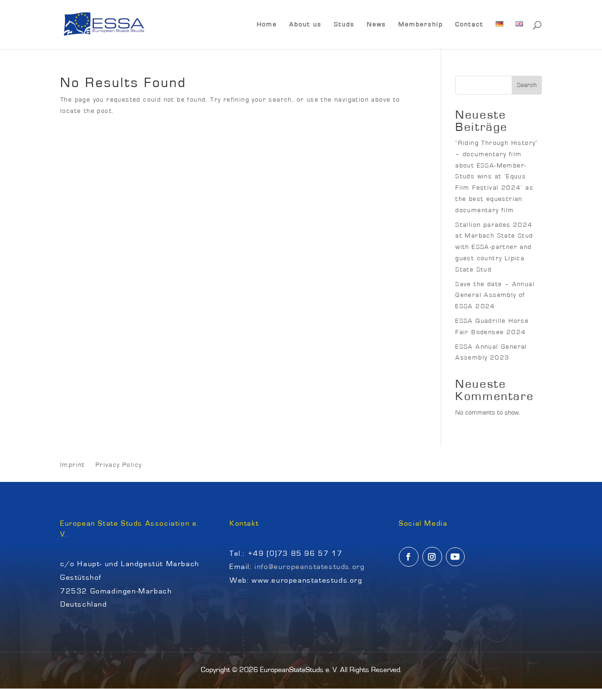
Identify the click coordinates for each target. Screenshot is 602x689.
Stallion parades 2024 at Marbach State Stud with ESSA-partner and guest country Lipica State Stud (494, 247)
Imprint (72, 465)
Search (527, 85)
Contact (469, 24)
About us (305, 24)
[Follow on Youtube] (455, 556)
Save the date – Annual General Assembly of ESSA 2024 (495, 295)
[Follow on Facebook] (409, 557)
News (376, 24)
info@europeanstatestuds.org (309, 566)
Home (267, 24)
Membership (420, 24)
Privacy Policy (118, 465)
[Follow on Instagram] (432, 557)
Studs (344, 24)
